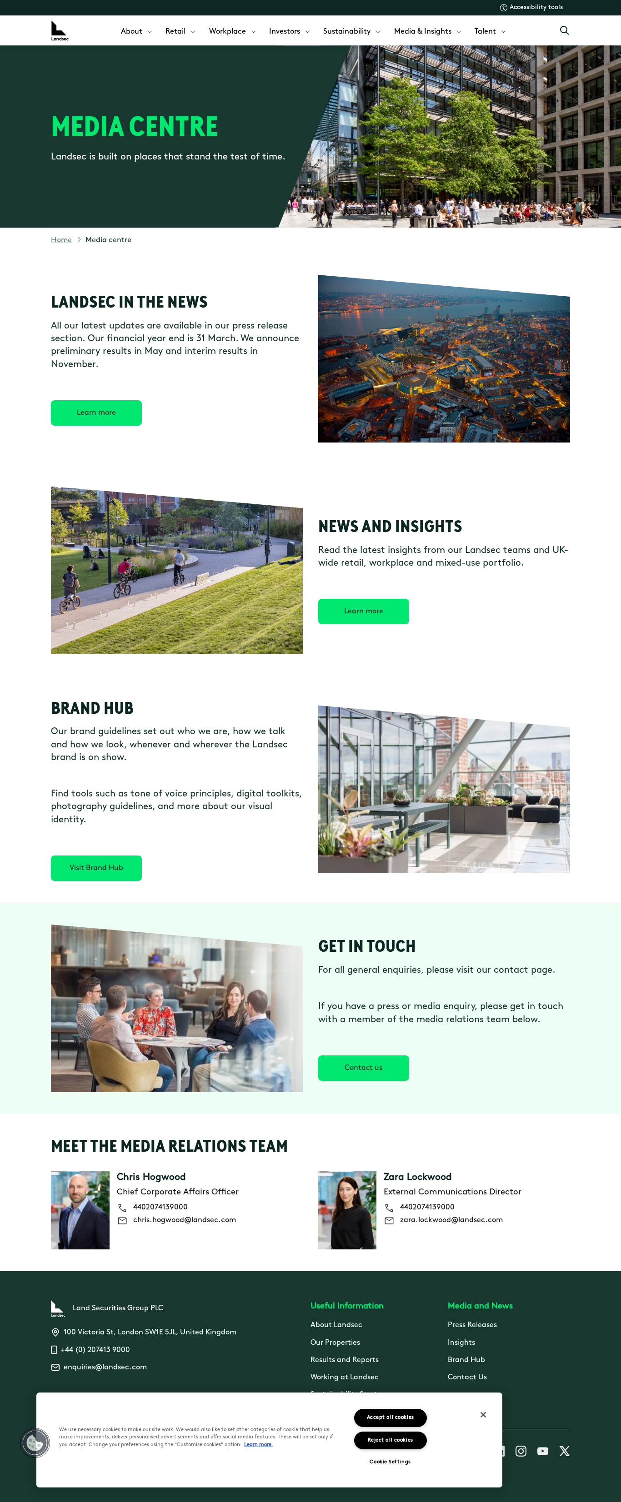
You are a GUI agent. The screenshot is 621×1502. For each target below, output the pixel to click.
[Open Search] (564, 30)
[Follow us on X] (564, 1453)
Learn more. (258, 1444)
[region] (269, 1440)
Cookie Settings (390, 1462)
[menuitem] (137, 31)
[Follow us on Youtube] (542, 1453)
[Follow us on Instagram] (521, 1453)
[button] (35, 1442)
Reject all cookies (390, 1440)
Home (61, 240)
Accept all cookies (390, 1417)
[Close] (483, 1415)
